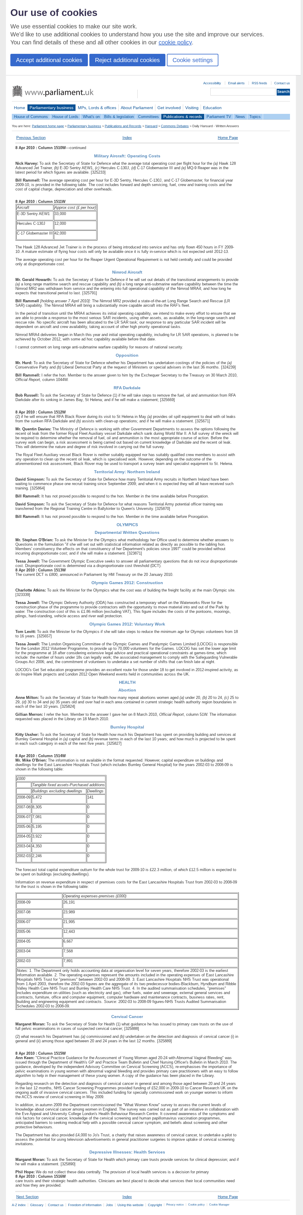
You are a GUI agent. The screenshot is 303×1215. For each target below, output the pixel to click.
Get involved (169, 107)
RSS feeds (259, 83)
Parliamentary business (51, 107)
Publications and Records (123, 126)
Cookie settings (193, 60)
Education (212, 107)
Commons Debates (175, 126)
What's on (91, 116)
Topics (255, 116)
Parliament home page (48, 126)
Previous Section (31, 137)
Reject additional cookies (127, 60)
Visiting (192, 107)
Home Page (228, 137)
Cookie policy (196, 1204)
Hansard (151, 126)
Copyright (155, 1205)
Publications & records (182, 116)
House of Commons (31, 116)
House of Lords (65, 116)
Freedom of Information (84, 1205)
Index (127, 137)
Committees (148, 116)
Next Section (27, 1197)
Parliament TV (219, 116)
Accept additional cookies (49, 60)
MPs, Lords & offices (97, 107)
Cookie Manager (219, 1204)
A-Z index (19, 1205)
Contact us (282, 83)
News (240, 116)
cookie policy (175, 42)
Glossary (36, 1205)
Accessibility (212, 83)
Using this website (130, 1205)
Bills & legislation (119, 116)
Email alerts (236, 83)
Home (19, 107)
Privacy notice (175, 1204)
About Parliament (137, 107)
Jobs (109, 1205)
